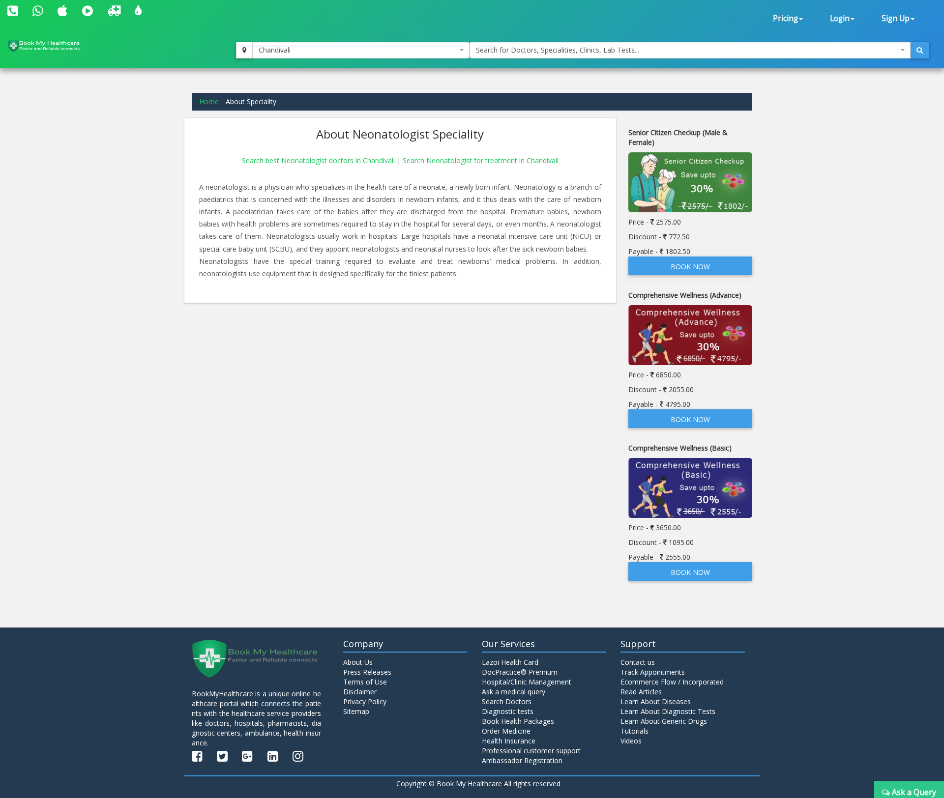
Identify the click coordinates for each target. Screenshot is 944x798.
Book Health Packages (518, 721)
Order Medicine (506, 731)
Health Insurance (508, 740)
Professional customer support (531, 750)
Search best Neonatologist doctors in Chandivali (319, 160)
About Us (358, 662)
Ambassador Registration (522, 760)
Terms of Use (365, 681)
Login (840, 18)
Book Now (690, 266)
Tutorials (634, 731)
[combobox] (361, 50)
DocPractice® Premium (520, 672)
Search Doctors (506, 701)
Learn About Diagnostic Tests (667, 711)
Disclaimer (360, 691)
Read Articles (641, 691)
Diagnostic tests (507, 711)
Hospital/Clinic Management (526, 681)
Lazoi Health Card (510, 662)
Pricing (785, 18)
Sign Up (896, 18)
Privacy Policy (364, 701)
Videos (631, 740)
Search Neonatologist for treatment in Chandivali (481, 160)
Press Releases (367, 672)
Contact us (637, 662)
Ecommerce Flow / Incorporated (672, 681)
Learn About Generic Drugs (663, 721)
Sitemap (356, 711)
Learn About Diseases (655, 701)
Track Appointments (652, 672)
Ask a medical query (513, 691)
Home (209, 101)
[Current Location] (244, 50)
